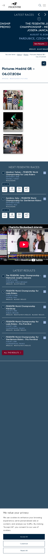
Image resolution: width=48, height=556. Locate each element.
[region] (24, 532)
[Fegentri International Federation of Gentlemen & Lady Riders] (14, 5)
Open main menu (44, 5)
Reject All (24, 550)
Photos (26, 54)
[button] (39, 14)
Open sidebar (3, 5)
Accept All (24, 537)
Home (19, 54)
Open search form (40, 5)
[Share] (44, 63)
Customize (24, 544)
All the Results (11, 352)
